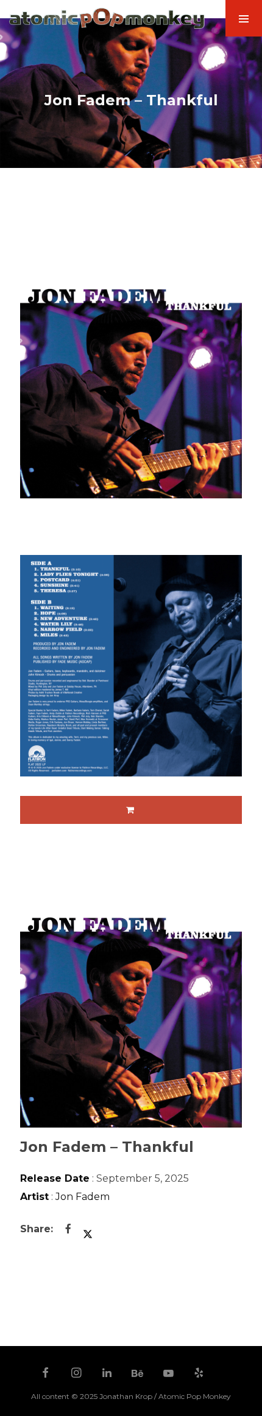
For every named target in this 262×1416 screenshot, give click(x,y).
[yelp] (199, 1374)
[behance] (137, 1374)
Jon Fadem (82, 1196)
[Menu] (243, 18)
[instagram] (76, 1374)
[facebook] (45, 1374)
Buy (131, 810)
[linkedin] (107, 1374)
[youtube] (168, 1379)
